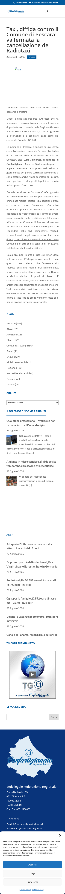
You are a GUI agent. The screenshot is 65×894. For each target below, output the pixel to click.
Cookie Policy (25, 889)
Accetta (32, 864)
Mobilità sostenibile (17, 362)
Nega (32, 873)
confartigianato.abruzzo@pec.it (26, 824)
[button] (60, 835)
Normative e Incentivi (18, 373)
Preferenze (32, 881)
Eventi (9, 351)
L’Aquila (10, 356)
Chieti (9, 339)
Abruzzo (31, 57)
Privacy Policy (38, 889)
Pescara (10, 378)
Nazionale (11, 367)
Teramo (10, 384)
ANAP (9, 328)
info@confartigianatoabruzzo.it (28, 820)
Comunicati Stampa (17, 345)
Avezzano (11, 334)
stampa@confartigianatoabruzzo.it (39, 828)
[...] (34, 452)
